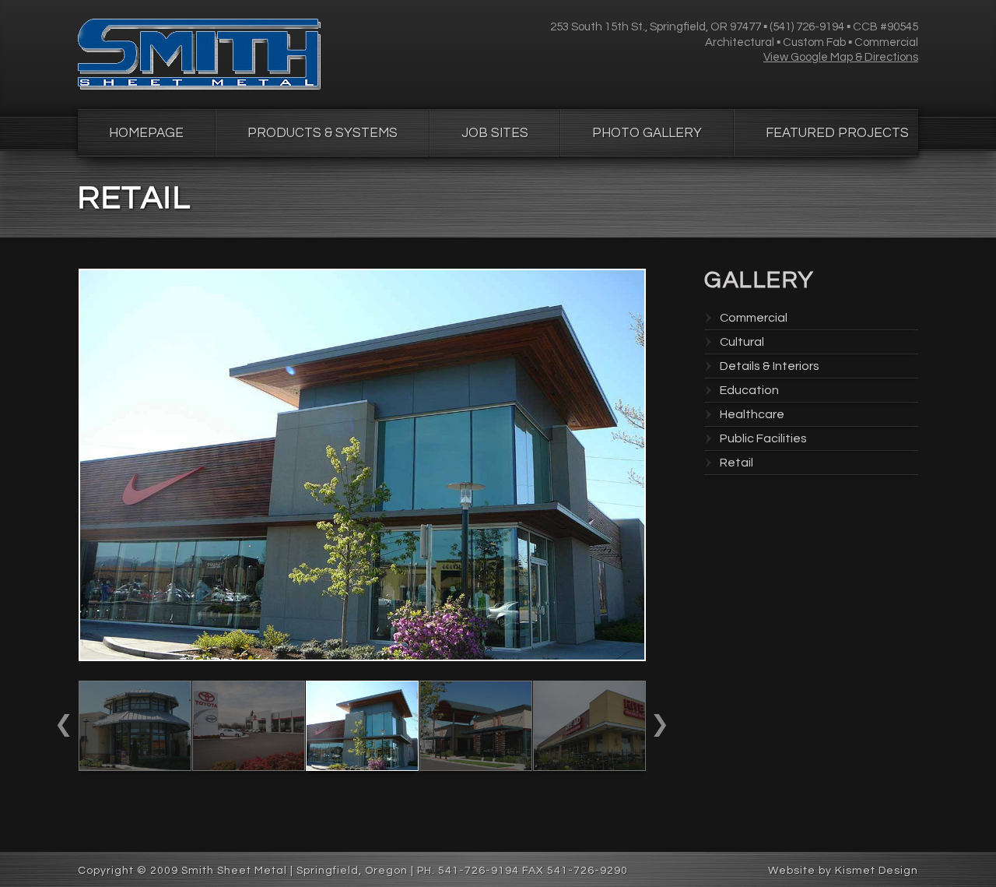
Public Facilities (763, 438)
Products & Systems (322, 133)
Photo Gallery (647, 133)
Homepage (146, 133)
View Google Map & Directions (840, 57)
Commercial (753, 318)
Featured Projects (837, 133)
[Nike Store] (362, 767)
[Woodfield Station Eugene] (589, 767)
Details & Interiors (769, 366)
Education (749, 390)
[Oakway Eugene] (475, 767)
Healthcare (752, 414)
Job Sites (494, 133)
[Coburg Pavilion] (135, 767)
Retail (736, 462)
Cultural (742, 342)
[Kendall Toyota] (248, 767)
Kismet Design (876, 870)
